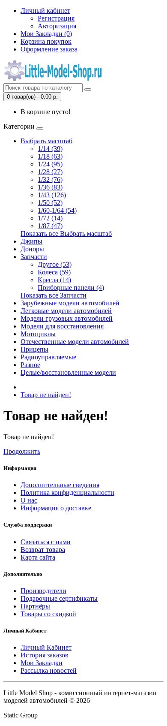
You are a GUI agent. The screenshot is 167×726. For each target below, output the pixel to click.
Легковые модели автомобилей (66, 310)
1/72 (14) (50, 218)
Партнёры (35, 606)
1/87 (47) (50, 225)
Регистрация (56, 18)
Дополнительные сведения (60, 484)
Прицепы (34, 349)
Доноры (32, 249)
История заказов (45, 655)
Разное (30, 364)
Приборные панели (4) (71, 287)
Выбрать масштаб (46, 141)
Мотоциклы (38, 333)
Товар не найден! (46, 394)
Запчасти (34, 256)
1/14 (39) (50, 148)
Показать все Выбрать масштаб (66, 233)
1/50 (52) (50, 202)
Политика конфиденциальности (67, 492)
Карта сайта (38, 557)
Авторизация (57, 26)
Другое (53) (55, 264)
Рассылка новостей (49, 670)
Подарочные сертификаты (59, 598)
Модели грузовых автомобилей (67, 318)
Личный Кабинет (46, 647)
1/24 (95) (50, 164)
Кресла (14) (54, 279)
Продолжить (21, 451)
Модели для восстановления (62, 326)
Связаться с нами (46, 541)
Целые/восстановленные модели (68, 372)
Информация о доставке (56, 508)
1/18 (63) (50, 156)
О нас (29, 500)
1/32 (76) (50, 179)
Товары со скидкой (48, 614)
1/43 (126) (52, 195)
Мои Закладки (42, 662)
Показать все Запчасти (53, 295)
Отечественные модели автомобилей (75, 341)
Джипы (31, 241)
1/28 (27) (50, 171)
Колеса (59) (54, 272)
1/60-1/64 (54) (57, 210)
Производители (43, 590)
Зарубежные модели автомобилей (70, 303)
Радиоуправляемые (48, 357)
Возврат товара (43, 549)
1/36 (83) (50, 187)
